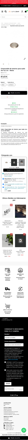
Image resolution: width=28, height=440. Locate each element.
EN (25, 5)
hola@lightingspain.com (9, 425)
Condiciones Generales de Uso (9, 413)
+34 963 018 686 (8, 424)
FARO (20, 250)
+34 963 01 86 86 (6, 5)
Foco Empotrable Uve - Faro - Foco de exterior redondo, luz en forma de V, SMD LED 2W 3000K (15, 188)
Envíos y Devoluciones (8, 410)
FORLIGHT (20, 220)
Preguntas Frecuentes (8, 409)
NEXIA (5, 72)
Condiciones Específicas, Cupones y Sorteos (11, 414)
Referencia (3, 74)
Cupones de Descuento (8, 420)
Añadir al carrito (15, 93)
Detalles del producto (6, 126)
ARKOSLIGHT (7, 220)
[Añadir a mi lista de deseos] (7, 97)
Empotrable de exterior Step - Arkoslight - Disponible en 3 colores (7, 223)
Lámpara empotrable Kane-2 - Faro (20, 252)
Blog (4, 405)
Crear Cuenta (6, 417)
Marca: (2, 72)
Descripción (4, 123)
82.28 (7, 226)
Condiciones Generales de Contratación (11, 411)
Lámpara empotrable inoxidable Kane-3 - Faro (15, 184)
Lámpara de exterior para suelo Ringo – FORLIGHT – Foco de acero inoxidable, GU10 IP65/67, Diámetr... (20, 225)
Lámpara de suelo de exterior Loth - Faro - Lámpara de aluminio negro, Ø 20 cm (7, 252)
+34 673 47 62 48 (8, 426)
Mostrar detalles (8, 176)
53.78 (20, 229)
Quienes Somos (6, 404)
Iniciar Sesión (6, 419)
